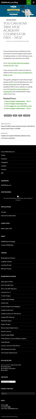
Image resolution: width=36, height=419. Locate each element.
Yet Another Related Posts (9, 353)
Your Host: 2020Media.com (9, 408)
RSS (2, 173)
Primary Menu (33, 2)
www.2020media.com (8, 151)
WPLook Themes (6, 268)
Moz (15, 115)
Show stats (4, 370)
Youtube (3, 169)
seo (20, 115)
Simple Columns (6, 331)
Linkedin (3, 166)
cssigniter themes (6, 261)
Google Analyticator (7, 310)
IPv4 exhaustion (6, 367)
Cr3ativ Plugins (6, 296)
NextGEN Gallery (6, 321)
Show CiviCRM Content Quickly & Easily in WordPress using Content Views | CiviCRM (18, 126)
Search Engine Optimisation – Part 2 (18, 108)
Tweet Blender (5, 342)
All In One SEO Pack (7, 285)
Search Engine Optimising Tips (16, 104)
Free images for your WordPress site (18, 106)
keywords (13, 84)
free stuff (8, 115)
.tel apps (3, 212)
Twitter (3, 155)
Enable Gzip (4, 303)
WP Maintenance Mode (8, 349)
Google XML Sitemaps (7, 317)
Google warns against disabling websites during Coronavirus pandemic (15, 136)
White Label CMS (6, 228)
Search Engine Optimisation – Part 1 (18, 101)
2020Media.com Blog (9, 2)
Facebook (4, 159)
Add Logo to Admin (7, 281)
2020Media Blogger (22, 41)
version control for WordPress (10, 345)
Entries (4, 405)
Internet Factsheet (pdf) (8, 215)
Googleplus (4, 162)
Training (26, 115)
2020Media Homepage (8, 241)
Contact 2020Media (7, 245)
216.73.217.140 (16, 365)
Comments (5, 407)
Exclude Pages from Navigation (10, 306)
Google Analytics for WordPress (11, 313)
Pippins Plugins (6, 324)
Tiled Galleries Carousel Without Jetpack (13, 338)
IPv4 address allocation (8, 368)
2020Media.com (6, 185)
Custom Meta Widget (7, 299)
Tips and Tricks (11, 20)
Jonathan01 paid (6, 265)
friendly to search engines (18, 89)
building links (7, 91)
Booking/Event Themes (8, 258)
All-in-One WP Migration (9, 289)
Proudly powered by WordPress (9, 416)
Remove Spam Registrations (9, 328)
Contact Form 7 (6, 292)
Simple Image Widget (7, 335)
